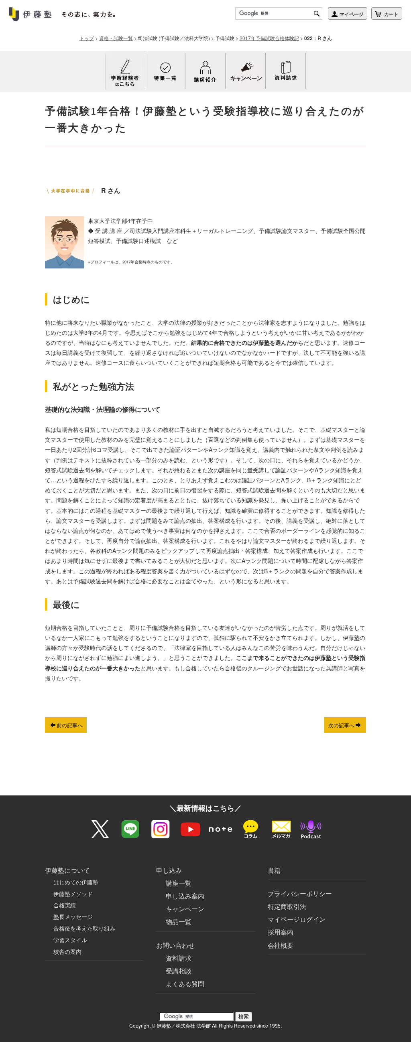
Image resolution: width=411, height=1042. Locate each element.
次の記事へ (341, 725)
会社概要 (280, 945)
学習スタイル (70, 940)
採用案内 (280, 932)
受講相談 (178, 970)
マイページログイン (297, 919)
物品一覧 (178, 921)
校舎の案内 (67, 951)
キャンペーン (185, 908)
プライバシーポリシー (300, 893)
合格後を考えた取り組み (84, 928)
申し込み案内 (185, 895)
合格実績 (64, 905)
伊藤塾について (67, 870)
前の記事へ (70, 725)
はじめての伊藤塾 (75, 882)
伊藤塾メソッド (73, 894)
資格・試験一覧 (116, 37)
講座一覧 (178, 883)
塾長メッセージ (73, 917)
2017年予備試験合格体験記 (269, 37)
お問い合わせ (175, 945)
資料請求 (178, 958)
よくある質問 (185, 983)
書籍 (274, 870)
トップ (86, 37)
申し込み (169, 870)
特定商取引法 (287, 906)
